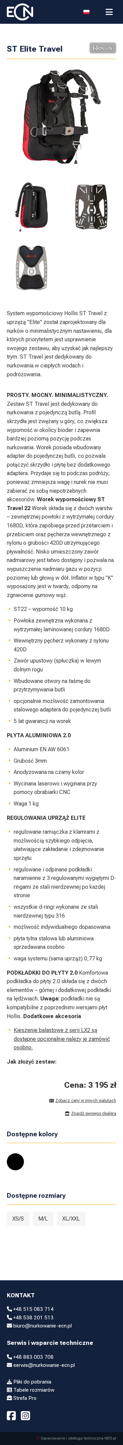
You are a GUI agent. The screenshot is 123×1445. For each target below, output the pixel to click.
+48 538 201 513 (33, 1318)
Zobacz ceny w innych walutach (85, 1101)
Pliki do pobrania (31, 1382)
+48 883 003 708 (33, 1357)
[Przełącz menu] (109, 11)
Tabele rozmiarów (33, 1390)
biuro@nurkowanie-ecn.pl (42, 1326)
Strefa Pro (24, 1398)
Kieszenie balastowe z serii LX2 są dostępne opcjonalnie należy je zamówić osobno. (62, 1039)
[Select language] (89, 12)
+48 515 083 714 (33, 1309)
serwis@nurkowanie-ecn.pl (43, 1365)
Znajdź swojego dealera (93, 1114)
